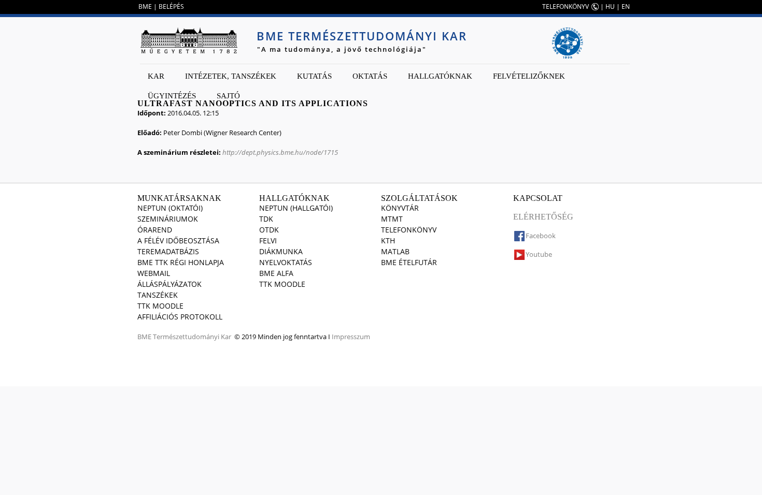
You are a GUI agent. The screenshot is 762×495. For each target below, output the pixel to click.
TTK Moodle (160, 306)
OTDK (269, 230)
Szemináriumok (167, 219)
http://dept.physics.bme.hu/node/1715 (280, 152)
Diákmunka (281, 251)
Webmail (153, 273)
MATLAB (395, 251)
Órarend (154, 230)
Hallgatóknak (440, 76)
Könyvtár (400, 208)
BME (145, 6)
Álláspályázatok (169, 284)
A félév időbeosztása (178, 240)
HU (610, 6)
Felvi (268, 240)
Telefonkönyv (408, 230)
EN (626, 6)
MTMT (392, 219)
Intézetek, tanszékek (230, 76)
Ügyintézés (172, 96)
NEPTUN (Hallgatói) (296, 208)
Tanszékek (157, 295)
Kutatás (314, 76)
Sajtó (228, 96)
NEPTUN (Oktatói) (170, 208)
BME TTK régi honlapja (180, 262)
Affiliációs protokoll (179, 317)
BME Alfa (276, 273)
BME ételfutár (409, 262)
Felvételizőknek (529, 76)
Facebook (541, 235)
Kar (156, 76)
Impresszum (351, 336)
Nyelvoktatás (285, 262)
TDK (266, 219)
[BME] (188, 40)
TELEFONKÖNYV (565, 6)
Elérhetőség (543, 216)
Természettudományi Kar (192, 336)
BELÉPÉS (171, 6)
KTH (388, 240)
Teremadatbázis (168, 251)
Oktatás (369, 76)
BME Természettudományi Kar (362, 35)
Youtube (539, 254)
